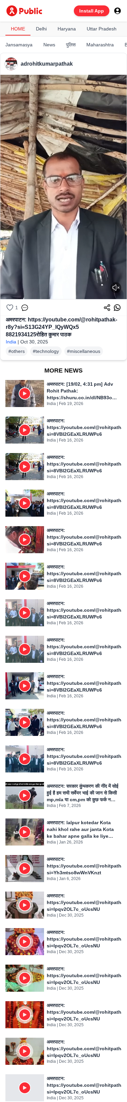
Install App (91, 11)
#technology (46, 351)
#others (16, 351)
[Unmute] (115, 287)
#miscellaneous (83, 351)
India (11, 341)
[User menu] (117, 11)
